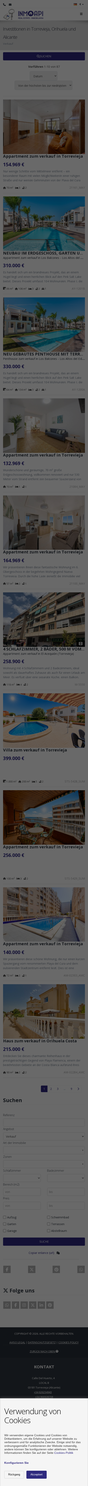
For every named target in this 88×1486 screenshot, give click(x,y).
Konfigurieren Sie (16, 1462)
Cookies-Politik (63, 1452)
